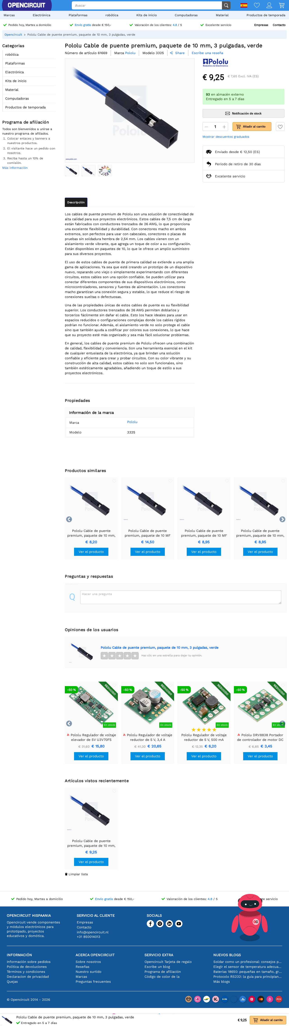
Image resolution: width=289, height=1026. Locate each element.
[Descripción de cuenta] (266, 5)
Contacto (279, 25)
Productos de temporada (266, 15)
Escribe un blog (157, 967)
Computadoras (186, 15)
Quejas (12, 982)
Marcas (9, 15)
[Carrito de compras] (278, 5)
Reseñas (82, 967)
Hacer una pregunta (97, 594)
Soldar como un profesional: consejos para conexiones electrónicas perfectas (247, 962)
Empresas (261, 25)
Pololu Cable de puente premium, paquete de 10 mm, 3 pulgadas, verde (160, 648)
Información (19, 955)
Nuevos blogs (227, 955)
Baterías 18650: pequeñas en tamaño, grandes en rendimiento (247, 972)
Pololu (132, 422)
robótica (111, 15)
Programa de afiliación (162, 972)
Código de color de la (161, 977)
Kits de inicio (146, 15)
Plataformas (78, 15)
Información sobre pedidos (29, 962)
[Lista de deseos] (253, 5)
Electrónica (41, 15)
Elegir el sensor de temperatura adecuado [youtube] (247, 967)
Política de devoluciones (27, 967)
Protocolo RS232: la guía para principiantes (247, 977)
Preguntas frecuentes (93, 982)
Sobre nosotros (88, 962)
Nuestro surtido (88, 972)
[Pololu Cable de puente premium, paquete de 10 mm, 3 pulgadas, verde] (72, 170)
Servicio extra (158, 955)
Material (222, 15)
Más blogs (221, 982)
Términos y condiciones (26, 972)
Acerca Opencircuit (95, 955)
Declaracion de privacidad (28, 977)
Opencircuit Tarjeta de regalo (168, 962)
